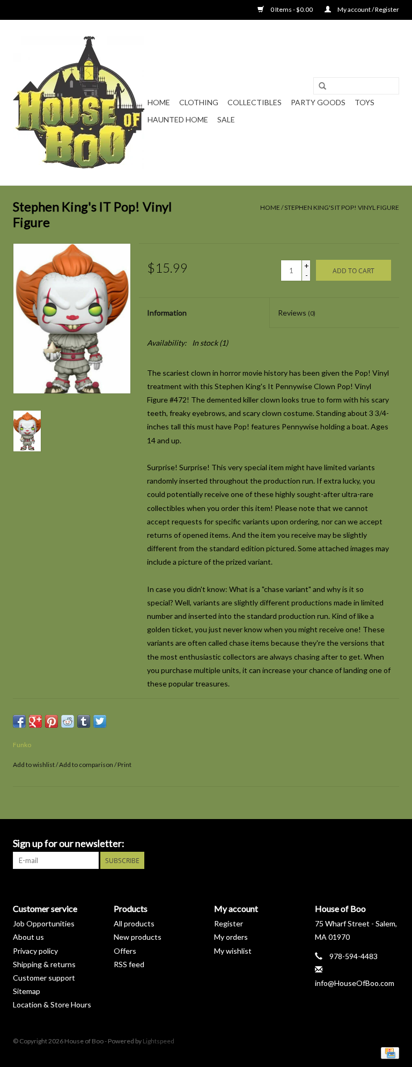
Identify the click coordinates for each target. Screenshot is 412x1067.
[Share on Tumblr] (83, 721)
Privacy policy (35, 950)
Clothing (198, 102)
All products (134, 923)
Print (124, 765)
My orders (231, 936)
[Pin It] (51, 721)
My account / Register (367, 9)
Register (228, 923)
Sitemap (26, 991)
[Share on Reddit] (67, 721)
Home (159, 102)
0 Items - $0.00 (291, 9)
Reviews (296, 312)
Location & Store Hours (52, 1004)
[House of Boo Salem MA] (78, 102)
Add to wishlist (34, 765)
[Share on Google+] (35, 721)
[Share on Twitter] (99, 721)
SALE (226, 119)
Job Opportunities (44, 923)
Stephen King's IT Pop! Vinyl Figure (341, 207)
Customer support (44, 977)
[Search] (322, 86)
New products (137, 936)
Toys (364, 102)
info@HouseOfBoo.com (354, 983)
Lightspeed (158, 1041)
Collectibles (254, 102)
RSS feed (129, 964)
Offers (125, 950)
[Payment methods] (388, 1052)
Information (167, 312)
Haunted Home (178, 119)
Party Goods (318, 102)
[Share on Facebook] (19, 721)
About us (28, 936)
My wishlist (233, 950)
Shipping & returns (44, 964)
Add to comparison (86, 765)
